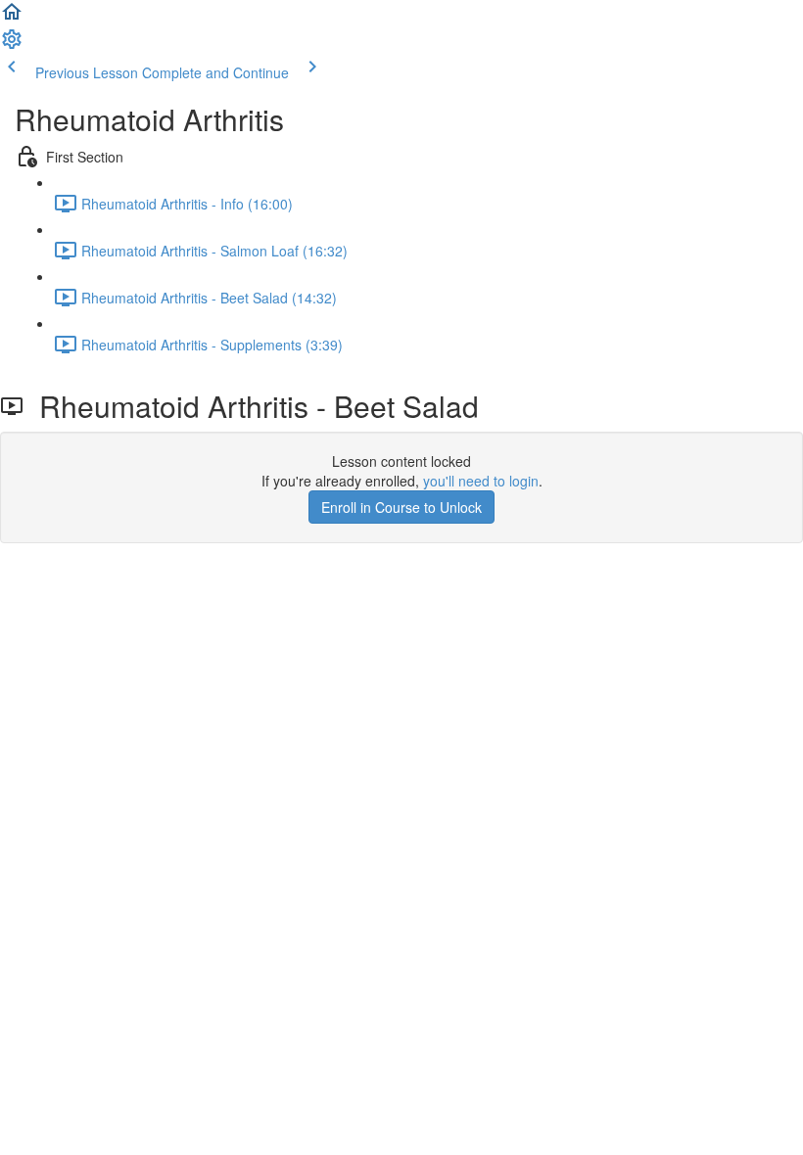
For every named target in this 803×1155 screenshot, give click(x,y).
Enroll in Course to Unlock (401, 507)
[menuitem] (12, 45)
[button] (12, 17)
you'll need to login (481, 480)
